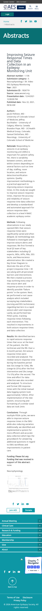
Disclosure (27, 597)
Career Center (8, 2)
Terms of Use (13, 597)
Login (7, 14)
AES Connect (21, 2)
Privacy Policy (20, 600)
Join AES (13, 510)
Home (6, 21)
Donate (21, 7)
